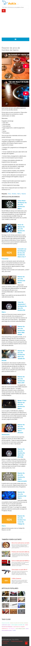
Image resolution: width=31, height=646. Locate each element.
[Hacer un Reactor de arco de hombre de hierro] (9, 228)
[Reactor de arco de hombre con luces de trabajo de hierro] (9, 519)
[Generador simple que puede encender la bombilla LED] (21, 611)
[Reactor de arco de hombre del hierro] (9, 280)
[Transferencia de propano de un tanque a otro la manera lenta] (5, 599)
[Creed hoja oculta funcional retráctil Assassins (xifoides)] (13, 605)
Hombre (14, 193)
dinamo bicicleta (5, 622)
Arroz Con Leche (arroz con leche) (21, 543)
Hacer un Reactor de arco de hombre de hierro (21, 228)
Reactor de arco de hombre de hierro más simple (21, 330)
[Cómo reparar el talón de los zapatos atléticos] (21, 593)
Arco (9, 193)
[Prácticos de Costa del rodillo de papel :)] (6, 554)
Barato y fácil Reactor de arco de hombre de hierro (22, 404)
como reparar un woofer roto (17, 624)
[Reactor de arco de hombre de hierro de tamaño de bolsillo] (9, 354)
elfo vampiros (11, 628)
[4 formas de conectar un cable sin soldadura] (13, 611)
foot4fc (14, 630)
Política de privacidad (17, 641)
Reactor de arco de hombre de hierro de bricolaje (21, 453)
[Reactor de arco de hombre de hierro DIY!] (9, 380)
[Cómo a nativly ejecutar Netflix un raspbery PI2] (6, 563)
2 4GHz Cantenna (16, 578)
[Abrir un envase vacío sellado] (21, 599)
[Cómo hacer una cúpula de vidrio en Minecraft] (21, 605)
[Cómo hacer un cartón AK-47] (6, 572)
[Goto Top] (26, 643)
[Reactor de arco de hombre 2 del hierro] (9, 496)
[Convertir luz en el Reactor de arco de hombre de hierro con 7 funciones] (9, 252)
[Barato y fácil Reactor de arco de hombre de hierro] (9, 404)
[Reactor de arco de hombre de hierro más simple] (9, 330)
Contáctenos (5, 641)
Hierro (19, 193)
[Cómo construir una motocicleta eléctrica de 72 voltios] (13, 593)
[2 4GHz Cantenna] (6, 580)
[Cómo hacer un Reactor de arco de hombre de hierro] (9, 204)
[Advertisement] (15, 25)
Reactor (24, 193)
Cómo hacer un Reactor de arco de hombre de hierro (22, 204)
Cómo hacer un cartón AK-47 (19, 569)
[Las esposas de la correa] (13, 599)
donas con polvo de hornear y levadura (19, 622)
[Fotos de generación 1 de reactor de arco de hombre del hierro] (9, 306)
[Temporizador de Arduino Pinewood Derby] (5, 593)
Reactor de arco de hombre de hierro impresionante (22, 477)
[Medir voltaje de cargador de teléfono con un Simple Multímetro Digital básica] (5, 611)
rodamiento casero (6, 624)
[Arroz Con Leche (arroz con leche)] (6, 545)
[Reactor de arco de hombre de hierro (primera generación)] (9, 428)
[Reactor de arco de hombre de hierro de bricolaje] (9, 452)
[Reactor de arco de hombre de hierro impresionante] (9, 477)
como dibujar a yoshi (20, 628)
